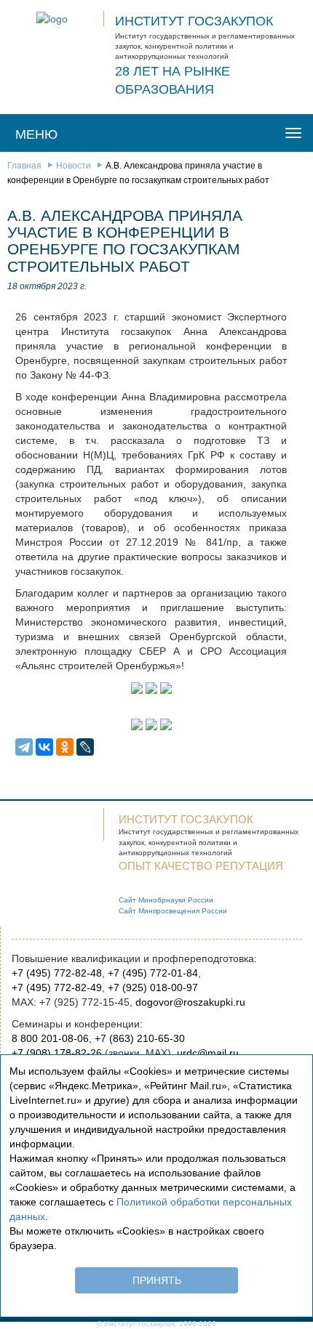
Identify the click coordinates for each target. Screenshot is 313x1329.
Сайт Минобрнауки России (166, 900)
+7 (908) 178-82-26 (57, 1053)
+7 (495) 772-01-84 (153, 973)
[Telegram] (24, 747)
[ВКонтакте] (44, 747)
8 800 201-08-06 (50, 1038)
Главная (24, 166)
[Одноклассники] (65, 747)
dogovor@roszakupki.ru (190, 1002)
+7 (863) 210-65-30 (140, 1038)
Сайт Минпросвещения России (173, 911)
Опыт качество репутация (201, 866)
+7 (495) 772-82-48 (57, 973)
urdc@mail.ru (208, 1053)
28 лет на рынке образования (172, 80)
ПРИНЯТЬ (156, 1280)
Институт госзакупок (194, 21)
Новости (73, 166)
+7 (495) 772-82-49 (57, 987)
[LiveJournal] (85, 747)
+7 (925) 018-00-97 (153, 987)
